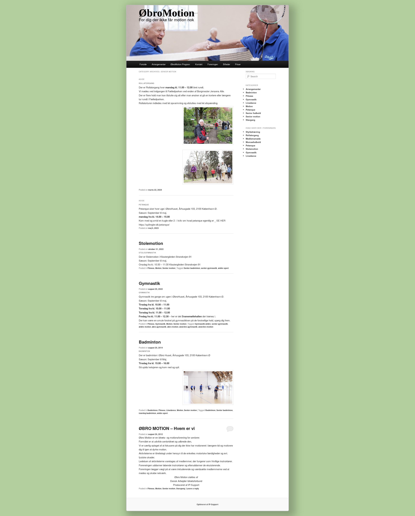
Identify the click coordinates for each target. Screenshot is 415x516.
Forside (143, 64)
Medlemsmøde (253, 138)
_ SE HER (219, 220)
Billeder (226, 64)
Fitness (151, 268)
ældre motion (145, 326)
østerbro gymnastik (188, 326)
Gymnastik (149, 283)
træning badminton (147, 413)
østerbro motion (205, 326)
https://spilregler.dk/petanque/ (154, 224)
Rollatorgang (252, 135)
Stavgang (180, 488)
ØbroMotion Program (180, 64)
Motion (158, 268)
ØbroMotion (167, 13)
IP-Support (193, 485)
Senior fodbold (253, 113)
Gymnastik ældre (203, 323)
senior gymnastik (209, 268)
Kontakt (198, 64)
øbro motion (172, 326)
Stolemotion (151, 243)
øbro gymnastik (159, 326)
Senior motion (168, 268)
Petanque (250, 109)
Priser (238, 64)
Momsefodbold (253, 142)
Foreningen (213, 64)
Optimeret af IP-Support (207, 504)
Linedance (171, 410)
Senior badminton (192, 268)
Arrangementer (159, 64)
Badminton (150, 342)
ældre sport (223, 268)
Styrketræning (253, 131)
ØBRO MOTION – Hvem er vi (167, 428)
